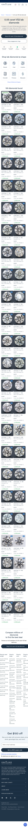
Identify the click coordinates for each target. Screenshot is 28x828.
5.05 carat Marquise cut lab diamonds (12, 675)
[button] (14, 779)
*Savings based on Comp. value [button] (13, 809)
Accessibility (3, 809)
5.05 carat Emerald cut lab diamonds (12, 682)
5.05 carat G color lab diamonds (19, 676)
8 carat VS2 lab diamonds (4, 690)
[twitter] (10, 798)
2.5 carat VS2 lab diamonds (4, 663)
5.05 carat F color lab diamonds (19, 671)
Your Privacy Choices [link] (12, 807)
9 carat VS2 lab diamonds (4, 694)
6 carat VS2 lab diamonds (4, 682)
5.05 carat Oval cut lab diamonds (12, 694)
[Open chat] (25, 824)
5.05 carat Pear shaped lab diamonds (12, 688)
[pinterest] (6, 798)
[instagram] (15, 798)
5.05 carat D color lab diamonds (19, 660)
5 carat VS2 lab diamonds (4, 678)
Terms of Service (21, 807)
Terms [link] (19, 756)
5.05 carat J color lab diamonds (19, 692)
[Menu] (26, 4)
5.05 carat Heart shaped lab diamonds (12, 701)
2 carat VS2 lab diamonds (4, 659)
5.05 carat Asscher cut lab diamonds (12, 714)
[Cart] (22, 4)
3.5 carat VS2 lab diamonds (4, 671)
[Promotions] (15, 4)
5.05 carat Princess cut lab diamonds (12, 668)
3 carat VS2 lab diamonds (4, 667)
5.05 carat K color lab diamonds (19, 698)
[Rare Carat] (5, 4)
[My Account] (19, 4)
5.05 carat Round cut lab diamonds (12, 661)
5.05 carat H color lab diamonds (19, 682)
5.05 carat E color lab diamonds (19, 665)
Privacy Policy (4, 807)
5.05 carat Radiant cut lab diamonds (12, 708)
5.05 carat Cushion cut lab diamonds (12, 721)
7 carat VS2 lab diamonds (4, 686)
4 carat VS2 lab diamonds (4, 675)
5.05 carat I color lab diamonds (19, 687)
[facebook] (2, 798)
